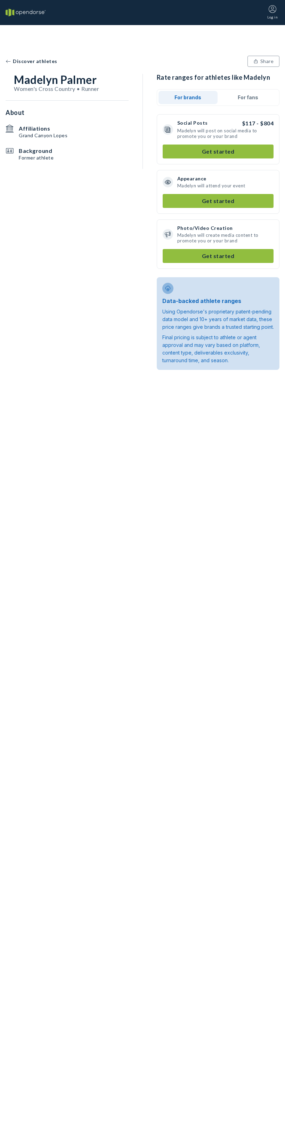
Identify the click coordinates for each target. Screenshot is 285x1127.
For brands (187, 97)
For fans (248, 97)
